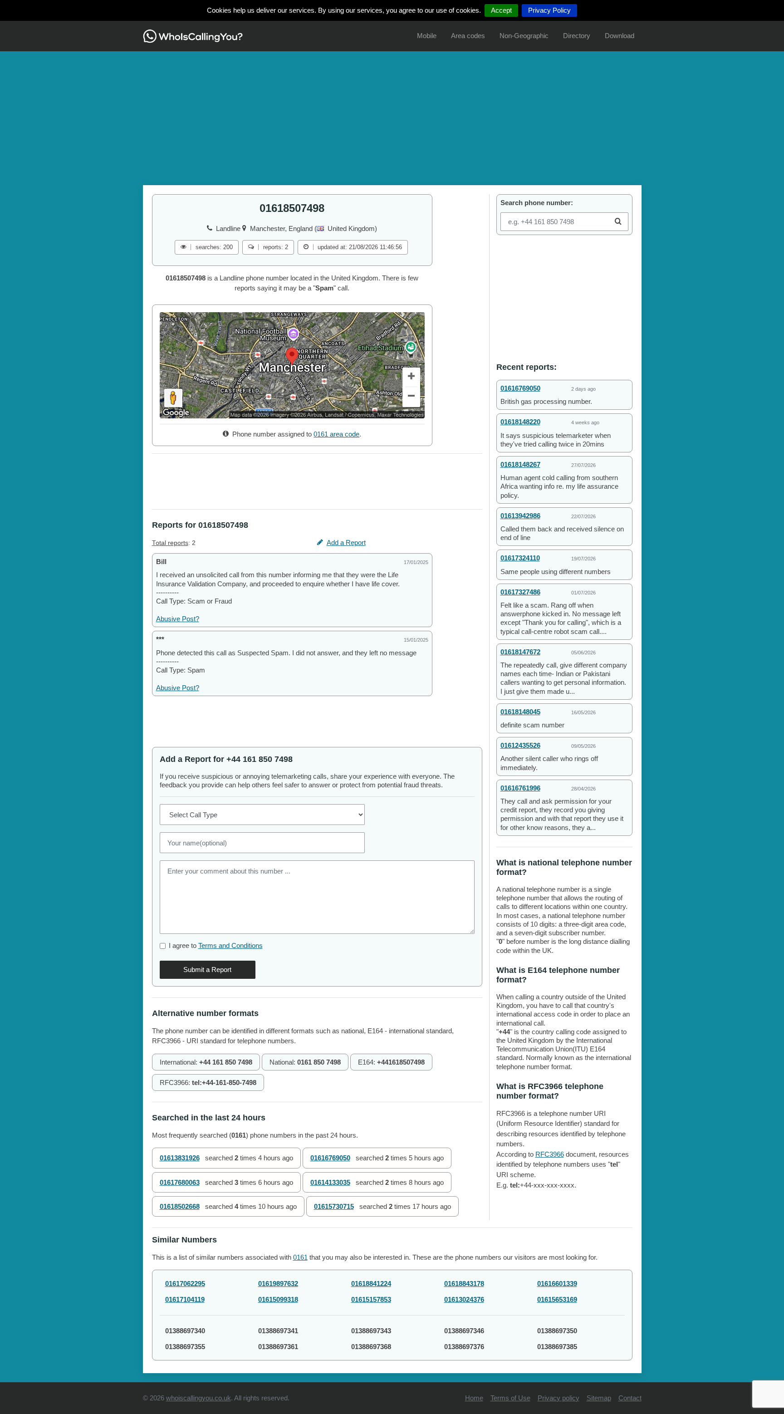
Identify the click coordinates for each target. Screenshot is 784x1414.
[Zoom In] (411, 378)
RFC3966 (549, 1154)
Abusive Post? (177, 618)
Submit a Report (207, 969)
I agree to (216, 945)
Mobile (426, 35)
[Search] (618, 221)
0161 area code (336, 434)
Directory (576, 35)
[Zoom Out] (411, 397)
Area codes (468, 35)
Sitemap (599, 1398)
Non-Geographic (524, 35)
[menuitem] (427, 36)
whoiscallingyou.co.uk (198, 1398)
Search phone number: (536, 202)
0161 (300, 1257)
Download (619, 35)
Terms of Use (510, 1398)
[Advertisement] (392, 114)
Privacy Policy (549, 10)
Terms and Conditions (230, 945)
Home (474, 1398)
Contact (630, 1398)
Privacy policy (558, 1398)
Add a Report (346, 542)
